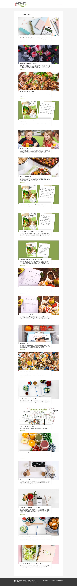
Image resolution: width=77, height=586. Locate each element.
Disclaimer (57, 580)
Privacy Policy (53, 580)
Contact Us (61, 580)
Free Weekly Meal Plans (46, 580)
